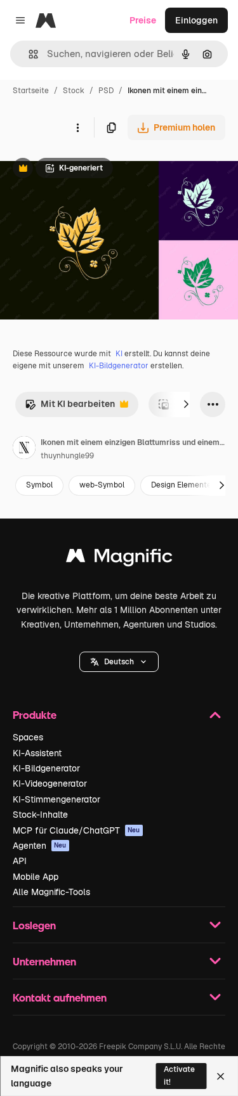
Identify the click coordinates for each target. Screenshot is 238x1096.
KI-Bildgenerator (119, 366)
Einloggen (196, 20)
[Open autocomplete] (28, 54)
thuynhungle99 (67, 456)
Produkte (34, 714)
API (20, 861)
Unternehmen (44, 961)
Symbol (39, 485)
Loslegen (34, 925)
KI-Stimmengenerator (56, 799)
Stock (73, 91)
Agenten (40, 845)
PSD (106, 91)
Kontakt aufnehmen (60, 997)
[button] (119, 662)
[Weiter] (186, 404)
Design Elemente (181, 485)
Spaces (28, 737)
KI (119, 354)
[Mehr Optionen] (77, 127)
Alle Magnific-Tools (51, 892)
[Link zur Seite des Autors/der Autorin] (24, 449)
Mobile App (35, 876)
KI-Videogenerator (50, 783)
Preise (142, 20)
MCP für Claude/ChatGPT (76, 830)
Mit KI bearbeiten (70, 407)
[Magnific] (119, 559)
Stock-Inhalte (40, 814)
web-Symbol (101, 485)
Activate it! (179, 1075)
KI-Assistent (37, 753)
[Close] (220, 1076)
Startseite (31, 91)
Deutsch (119, 662)
